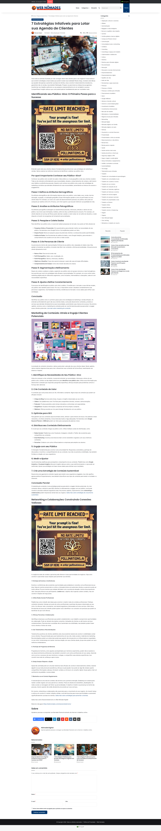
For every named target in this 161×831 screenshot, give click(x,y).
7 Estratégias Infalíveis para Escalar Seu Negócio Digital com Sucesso (64, 758)
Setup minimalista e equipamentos (111, 160)
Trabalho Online (106, 205)
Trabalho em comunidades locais (110, 179)
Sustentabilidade (106, 166)
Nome (33, 794)
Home (77, 8)
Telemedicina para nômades (109, 171)
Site (66, 801)
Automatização (106, 26)
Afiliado (104, 23)
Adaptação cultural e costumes (110, 20)
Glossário (94, 8)
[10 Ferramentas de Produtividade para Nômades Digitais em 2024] (105, 255)
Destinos (104, 59)
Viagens (104, 215)
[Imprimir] (78, 719)
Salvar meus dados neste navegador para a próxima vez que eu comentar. (52, 808)
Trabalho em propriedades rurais (110, 199)
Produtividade (105, 135)
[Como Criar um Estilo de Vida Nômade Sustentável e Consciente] (105, 247)
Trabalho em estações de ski (109, 186)
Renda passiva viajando (108, 145)
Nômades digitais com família (109, 124)
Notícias (104, 129)
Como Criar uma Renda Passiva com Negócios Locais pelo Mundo (120, 271)
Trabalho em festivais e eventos (110, 192)
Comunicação (105, 41)
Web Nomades (100, 822)
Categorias (85, 8)
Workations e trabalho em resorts (110, 223)
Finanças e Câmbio (107, 88)
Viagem (104, 212)
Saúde (103, 148)
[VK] (70, 719)
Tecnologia (105, 168)
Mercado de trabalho (107, 111)
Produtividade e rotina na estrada (111, 137)
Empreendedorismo (42, 16)
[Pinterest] (62, 719)
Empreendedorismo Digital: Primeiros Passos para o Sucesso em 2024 (39, 758)
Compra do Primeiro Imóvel (109, 39)
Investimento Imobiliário (108, 106)
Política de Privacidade (89, 822)
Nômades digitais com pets (109, 127)
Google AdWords (106, 98)
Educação (104, 67)
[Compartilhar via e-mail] (74, 719)
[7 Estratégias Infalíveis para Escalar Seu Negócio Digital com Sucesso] (64, 749)
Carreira (104, 33)
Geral (103, 96)
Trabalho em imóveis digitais (109, 194)
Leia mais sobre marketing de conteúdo (59, 308)
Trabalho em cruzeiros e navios (110, 181)
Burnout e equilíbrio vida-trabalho (111, 31)
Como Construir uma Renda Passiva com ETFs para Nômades (119, 263)
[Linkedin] (54, 719)
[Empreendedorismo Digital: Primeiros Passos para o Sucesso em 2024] (41, 749)
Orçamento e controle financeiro (110, 132)
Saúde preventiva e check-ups (110, 153)
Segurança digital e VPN (108, 155)
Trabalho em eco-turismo (108, 184)
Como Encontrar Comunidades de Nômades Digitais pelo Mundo (119, 239)
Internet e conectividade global (110, 103)
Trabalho (104, 173)
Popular (122, 231)
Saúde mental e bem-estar (109, 150)
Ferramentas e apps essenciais (110, 83)
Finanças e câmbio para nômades (111, 90)
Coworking (104, 49)
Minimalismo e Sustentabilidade (110, 114)
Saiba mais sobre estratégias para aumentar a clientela (71, 695)
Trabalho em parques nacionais (110, 197)
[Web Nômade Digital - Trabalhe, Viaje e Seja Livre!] (46, 8)
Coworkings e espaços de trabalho (111, 52)
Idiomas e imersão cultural (109, 101)
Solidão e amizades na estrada (110, 163)
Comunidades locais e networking (111, 44)
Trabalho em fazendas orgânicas (110, 189)
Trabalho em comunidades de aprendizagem (114, 176)
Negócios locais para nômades (110, 116)
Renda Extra (105, 142)
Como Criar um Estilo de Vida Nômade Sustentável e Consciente (120, 247)
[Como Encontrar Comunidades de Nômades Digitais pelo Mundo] (105, 239)
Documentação (106, 65)
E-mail (33, 801)
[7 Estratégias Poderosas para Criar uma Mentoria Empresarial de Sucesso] (87, 749)
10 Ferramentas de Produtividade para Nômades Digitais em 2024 (120, 255)
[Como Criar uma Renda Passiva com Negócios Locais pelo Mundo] (105, 271)
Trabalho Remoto (106, 207)
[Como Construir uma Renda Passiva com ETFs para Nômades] (105, 263)
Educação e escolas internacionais (111, 70)
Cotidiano (104, 46)
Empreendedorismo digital (109, 75)
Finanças (104, 85)
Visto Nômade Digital (107, 218)
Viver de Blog (105, 220)
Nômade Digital (38, 33)
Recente (107, 231)
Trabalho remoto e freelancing (110, 210)
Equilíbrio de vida (106, 77)
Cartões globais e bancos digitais (110, 36)
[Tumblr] (58, 719)
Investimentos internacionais (109, 109)
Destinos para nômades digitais (110, 62)
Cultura (104, 57)
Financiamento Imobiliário (108, 93)
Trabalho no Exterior (107, 202)
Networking (105, 119)
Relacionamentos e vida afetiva (110, 140)
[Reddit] (66, 719)
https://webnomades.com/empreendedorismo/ (57, 704)
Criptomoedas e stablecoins (109, 54)
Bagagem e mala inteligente (109, 28)
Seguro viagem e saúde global (110, 158)
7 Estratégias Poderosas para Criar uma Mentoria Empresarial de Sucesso (86, 758)
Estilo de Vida (105, 80)
